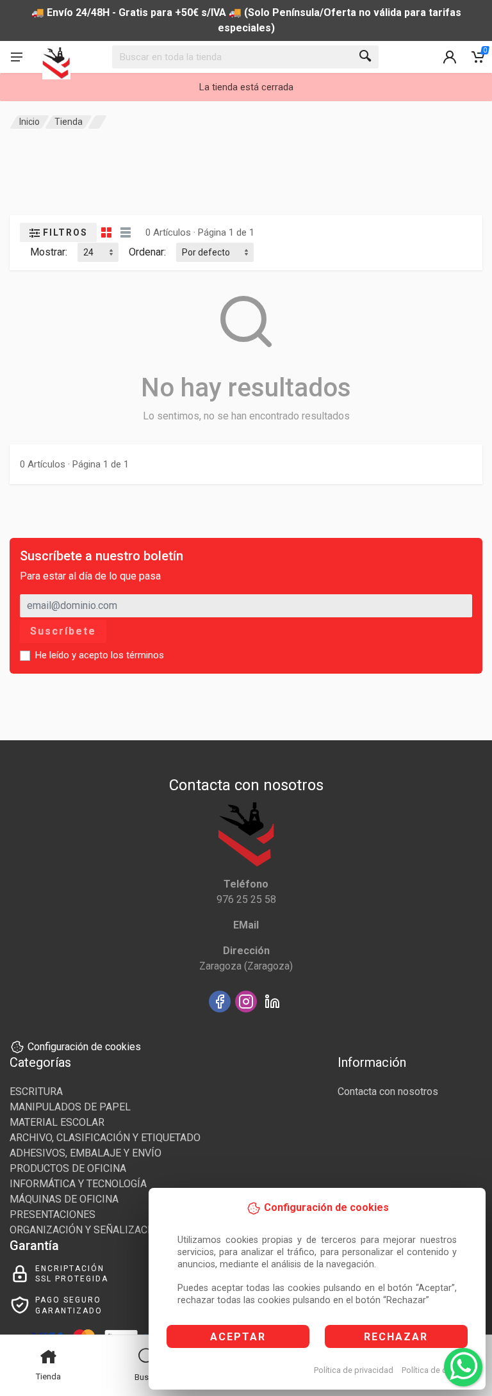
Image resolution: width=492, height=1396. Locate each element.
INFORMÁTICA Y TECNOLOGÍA (78, 1184)
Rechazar (396, 1337)
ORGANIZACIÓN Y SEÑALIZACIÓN (87, 1230)
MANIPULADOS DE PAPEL (70, 1107)
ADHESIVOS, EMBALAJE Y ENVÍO (85, 1153)
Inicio (29, 122)
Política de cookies (437, 1370)
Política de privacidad (353, 1370)
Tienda (68, 122)
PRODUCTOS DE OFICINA (68, 1168)
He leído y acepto (99, 655)
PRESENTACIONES (52, 1214)
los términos (137, 655)
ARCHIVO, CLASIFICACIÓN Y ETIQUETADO (105, 1138)
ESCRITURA (36, 1091)
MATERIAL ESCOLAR (57, 1122)
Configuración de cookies (84, 1047)
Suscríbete (63, 631)
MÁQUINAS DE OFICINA (64, 1199)
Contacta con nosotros (388, 1091)
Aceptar (238, 1337)
